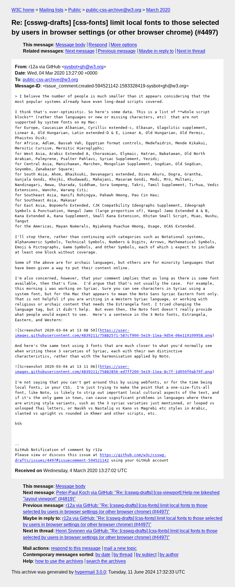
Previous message (117, 51)
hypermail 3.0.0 (90, 572)
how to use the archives (59, 561)
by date (102, 554)
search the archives (106, 561)
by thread (122, 554)
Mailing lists (51, 9)
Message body (70, 44)
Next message (80, 51)
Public (74, 9)
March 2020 (158, 9)
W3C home (22, 9)
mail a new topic (120, 548)
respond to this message (76, 548)
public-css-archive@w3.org (113, 9)
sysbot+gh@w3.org (83, 66)
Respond (98, 44)
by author (169, 554)
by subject (146, 554)
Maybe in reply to (156, 51)
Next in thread (191, 51)
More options (124, 44)
